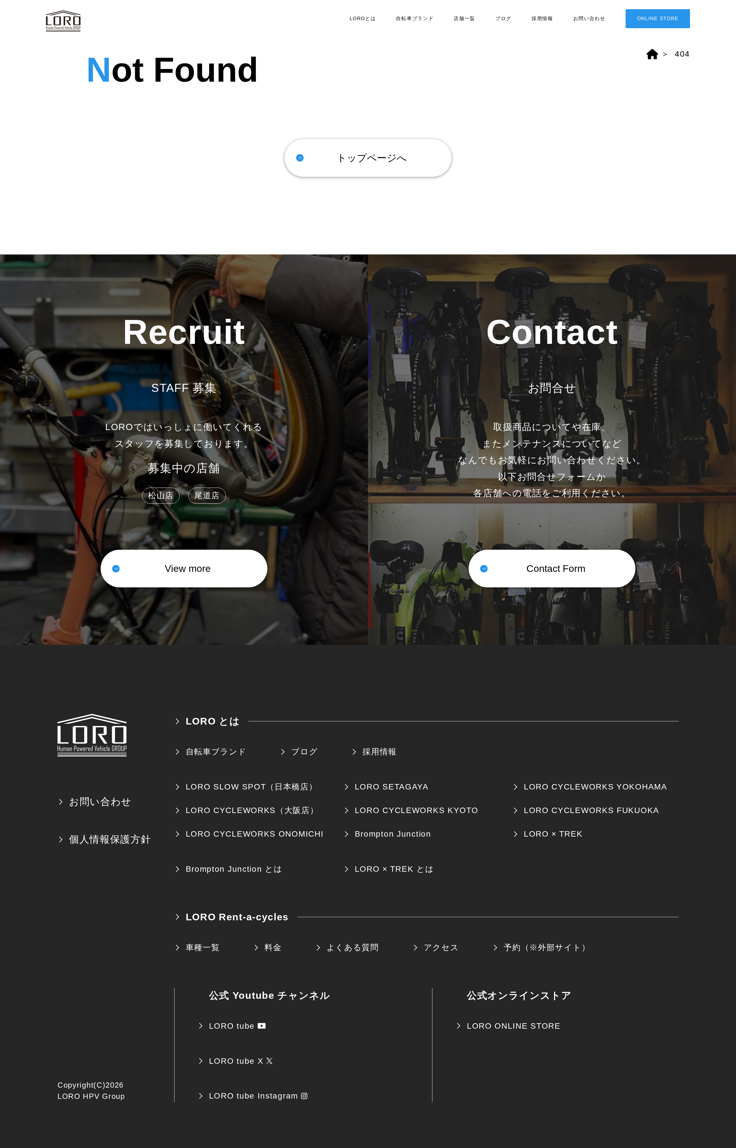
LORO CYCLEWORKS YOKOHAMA (595, 786)
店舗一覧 (464, 18)
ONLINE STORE (657, 18)
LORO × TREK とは (394, 869)
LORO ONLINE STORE (514, 1025)
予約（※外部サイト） (547, 947)
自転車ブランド (415, 18)
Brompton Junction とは (234, 869)
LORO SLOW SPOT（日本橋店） (251, 786)
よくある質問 (353, 947)
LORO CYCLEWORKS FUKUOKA (591, 810)
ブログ (503, 18)
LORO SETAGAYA (392, 786)
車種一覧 (203, 947)
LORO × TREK (553, 833)
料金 (272, 947)
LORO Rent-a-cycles (237, 916)
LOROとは (363, 18)
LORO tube (232, 1025)
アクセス (441, 947)
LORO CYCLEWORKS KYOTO (416, 810)
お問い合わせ (589, 18)
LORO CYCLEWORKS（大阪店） (252, 810)
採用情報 (542, 18)
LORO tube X (236, 1061)
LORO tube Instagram (253, 1095)
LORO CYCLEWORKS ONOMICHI (255, 833)
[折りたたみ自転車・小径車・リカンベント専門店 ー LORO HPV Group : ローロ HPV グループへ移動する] (652, 54)
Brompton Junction (393, 833)
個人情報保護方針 (110, 839)
